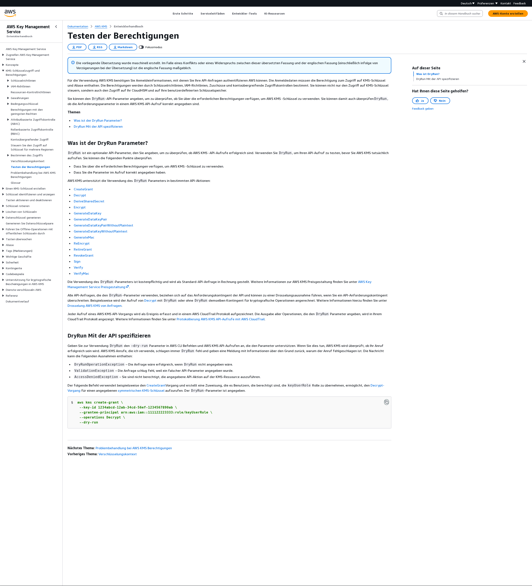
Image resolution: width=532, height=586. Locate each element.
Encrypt (80, 207)
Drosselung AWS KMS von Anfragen (95, 305)
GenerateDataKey (87, 213)
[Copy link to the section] (64, 143)
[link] (128, 26)
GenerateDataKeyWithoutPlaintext (100, 231)
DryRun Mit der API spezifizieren (98, 126)
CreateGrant (83, 189)
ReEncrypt (82, 243)
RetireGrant (83, 249)
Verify (78, 267)
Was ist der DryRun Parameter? (98, 120)
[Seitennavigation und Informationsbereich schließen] (524, 61)
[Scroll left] (169, 13)
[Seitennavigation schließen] (56, 26)
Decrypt (80, 195)
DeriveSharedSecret (89, 201)
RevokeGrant (84, 255)
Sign (77, 261)
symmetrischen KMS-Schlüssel (141, 390)
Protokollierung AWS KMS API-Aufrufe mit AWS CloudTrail (221, 319)
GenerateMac (84, 237)
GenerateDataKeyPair (90, 219)
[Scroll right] (287, 13)
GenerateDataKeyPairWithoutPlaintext (103, 225)
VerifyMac (81, 273)
